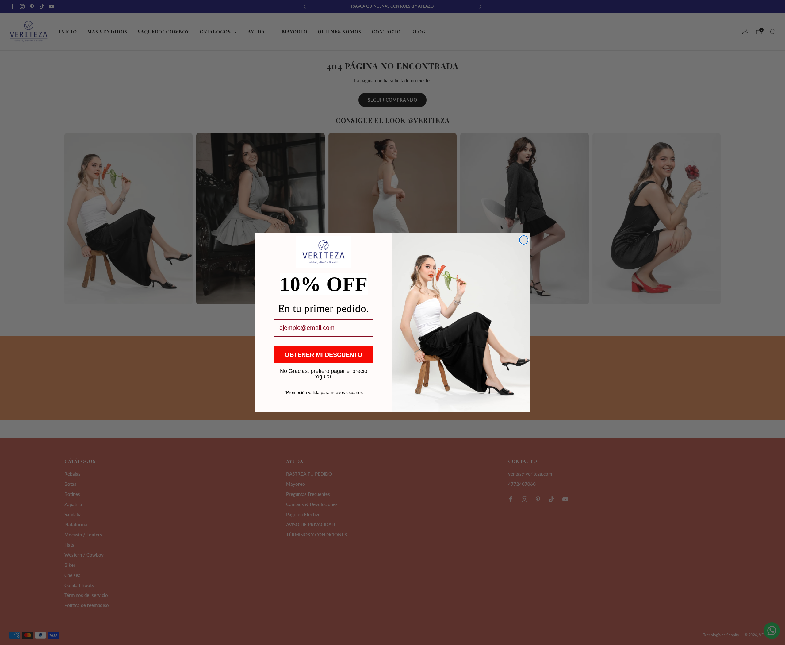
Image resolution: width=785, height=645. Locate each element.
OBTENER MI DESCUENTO (323, 354)
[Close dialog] (523, 240)
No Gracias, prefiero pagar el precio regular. (323, 370)
